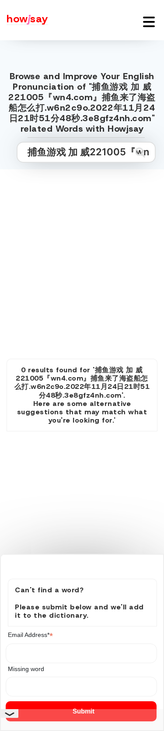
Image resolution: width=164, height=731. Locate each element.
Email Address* (30, 635)
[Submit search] (140, 152)
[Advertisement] (82, 254)
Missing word (26, 668)
